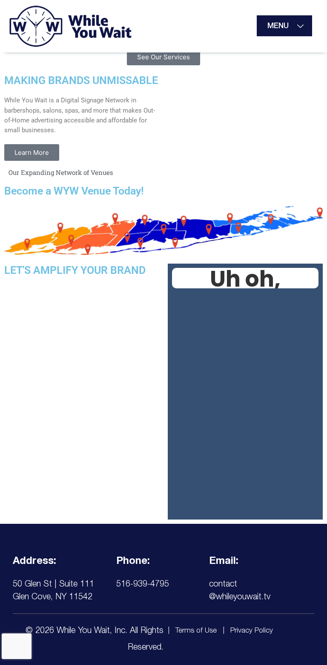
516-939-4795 (142, 585)
